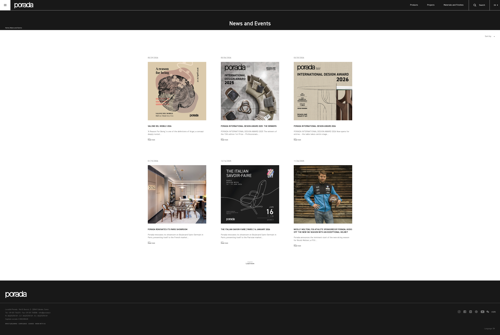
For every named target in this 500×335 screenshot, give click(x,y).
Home (7, 28)
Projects (431, 5)
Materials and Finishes (454, 5)
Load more (250, 264)
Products (414, 5)
